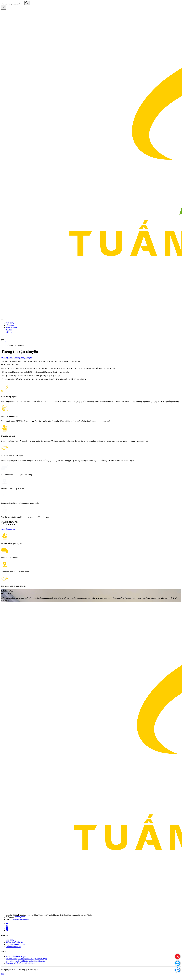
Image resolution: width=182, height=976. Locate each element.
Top (2, 974)
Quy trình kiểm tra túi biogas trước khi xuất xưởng (25, 961)
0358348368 (20, 917)
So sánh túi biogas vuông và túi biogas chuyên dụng (26, 959)
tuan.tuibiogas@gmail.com (22, 919)
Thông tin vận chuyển (14, 942)
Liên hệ (9, 332)
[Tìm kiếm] (26, 3)
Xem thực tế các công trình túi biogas (20, 963)
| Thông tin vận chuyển (22, 357)
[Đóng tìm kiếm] (3, 7)
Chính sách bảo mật (13, 947)
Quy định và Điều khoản (15, 944)
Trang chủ (7, 357)
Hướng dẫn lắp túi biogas (16, 956)
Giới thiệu (10, 323)
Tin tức (9, 330)
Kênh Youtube (11, 327)
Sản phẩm (10, 325)
